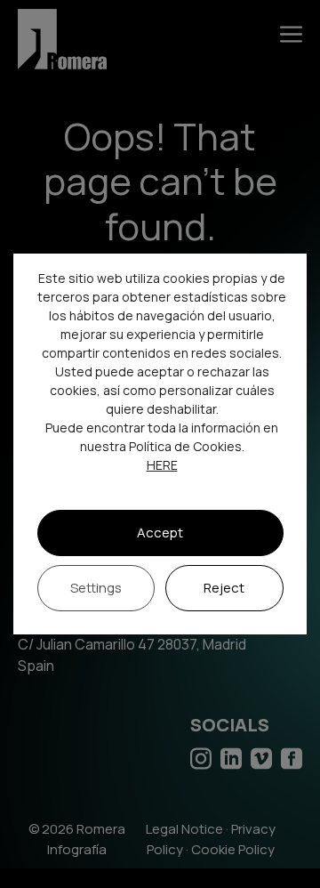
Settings (96, 587)
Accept (160, 532)
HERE (162, 464)
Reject (224, 587)
